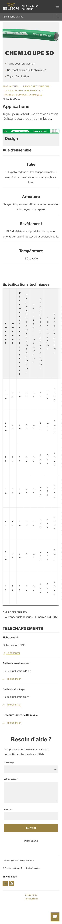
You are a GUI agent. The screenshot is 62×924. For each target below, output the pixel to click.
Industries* (9, 762)
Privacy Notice (31, 899)
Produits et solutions (36, 86)
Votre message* (11, 779)
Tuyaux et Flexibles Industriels (21, 90)
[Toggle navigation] (56, 6)
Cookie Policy (31, 895)
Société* (8, 809)
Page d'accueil (11, 86)
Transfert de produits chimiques (22, 94)
